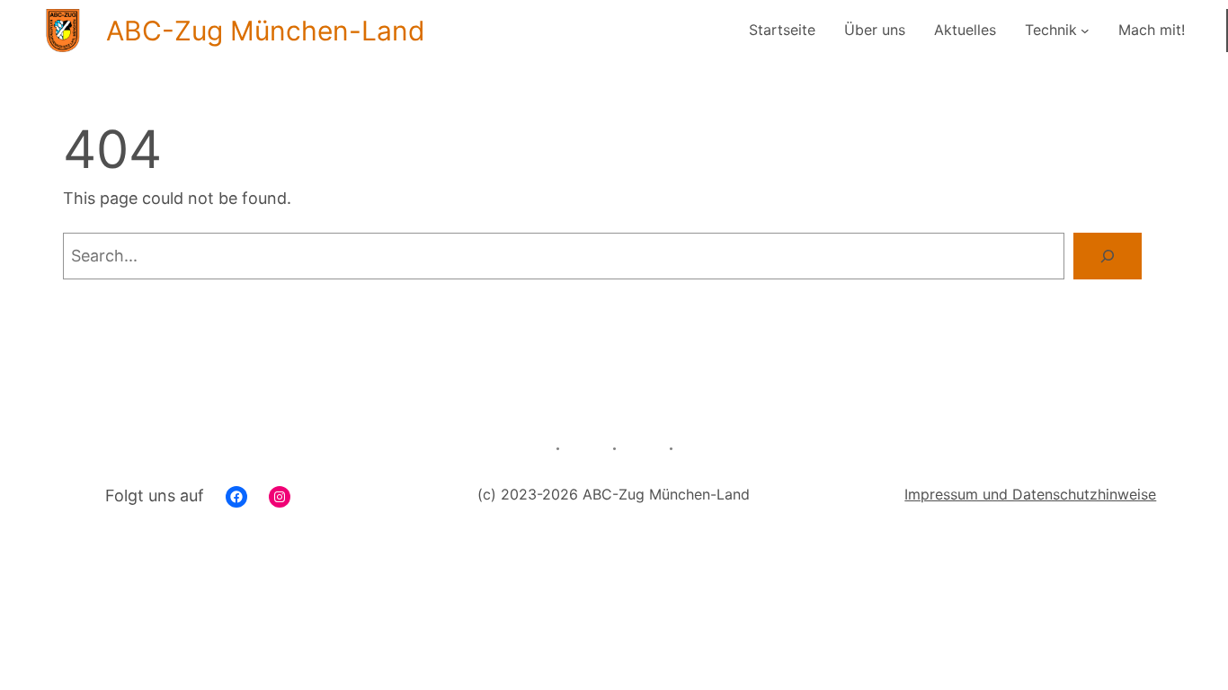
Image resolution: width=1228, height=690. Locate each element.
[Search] (1107, 256)
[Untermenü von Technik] (1085, 30)
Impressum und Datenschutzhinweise (1030, 494)
